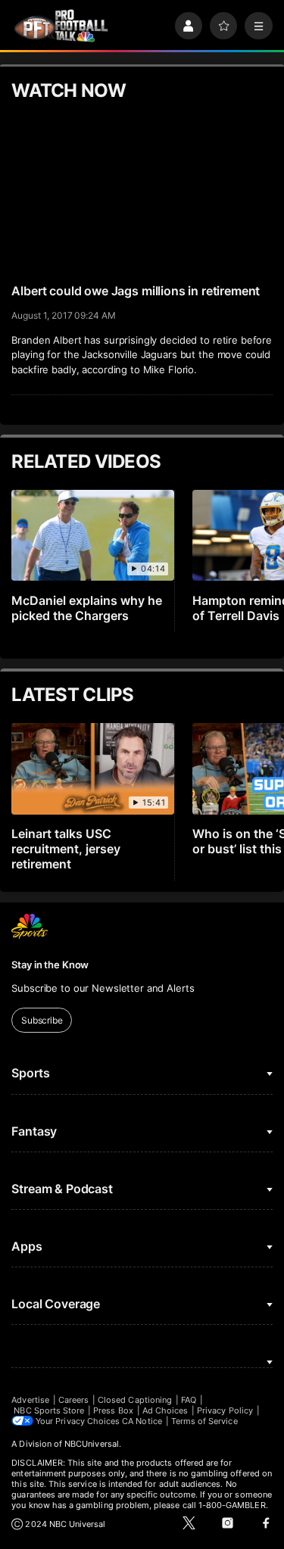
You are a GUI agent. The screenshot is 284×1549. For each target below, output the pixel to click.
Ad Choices (165, 1410)
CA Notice (142, 1421)
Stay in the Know (50, 964)
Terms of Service (204, 1421)
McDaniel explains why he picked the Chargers (86, 608)
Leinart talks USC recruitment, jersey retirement (65, 848)
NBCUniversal (91, 1443)
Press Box (113, 1410)
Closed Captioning (135, 1400)
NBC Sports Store (49, 1410)
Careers (73, 1400)
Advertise (30, 1400)
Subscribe (42, 1020)
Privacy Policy (225, 1410)
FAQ (188, 1400)
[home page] (61, 26)
